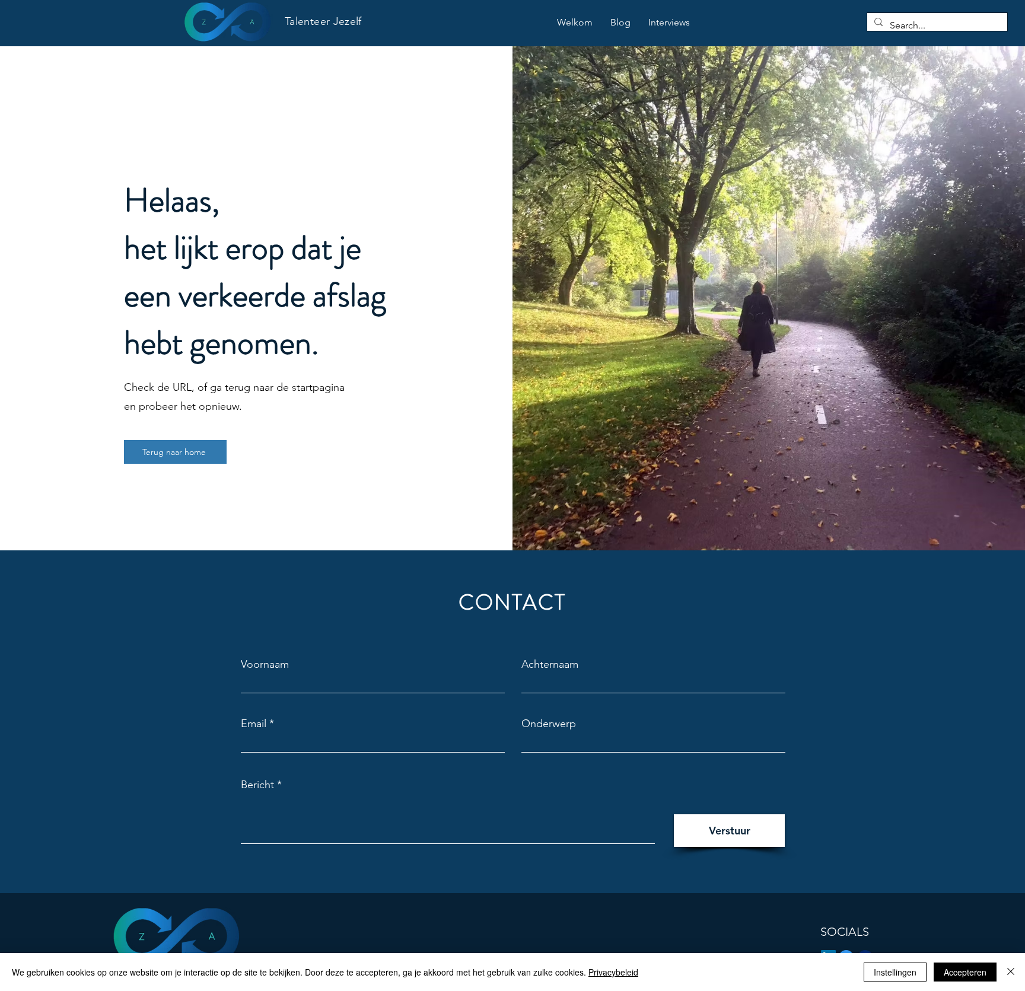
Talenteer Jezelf (323, 21)
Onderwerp (548, 723)
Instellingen (895, 972)
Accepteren (965, 972)
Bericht (257, 784)
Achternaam (549, 664)
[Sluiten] (1011, 972)
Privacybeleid (613, 972)
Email (253, 723)
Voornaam (265, 664)
